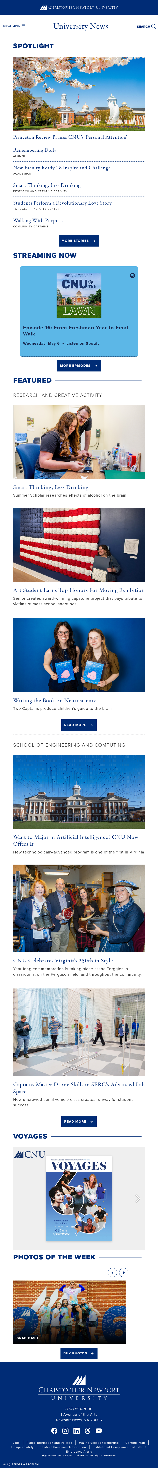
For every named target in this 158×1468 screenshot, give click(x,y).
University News (80, 26)
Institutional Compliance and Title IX (119, 1447)
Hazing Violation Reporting (99, 1442)
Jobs (16, 1442)
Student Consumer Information (63, 1447)
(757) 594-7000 (79, 1408)
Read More (75, 725)
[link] (54, 1431)
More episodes (75, 365)
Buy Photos (75, 1353)
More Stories (75, 240)
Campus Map (135, 1442)
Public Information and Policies (49, 1442)
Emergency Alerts (79, 1451)
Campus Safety (22, 1447)
